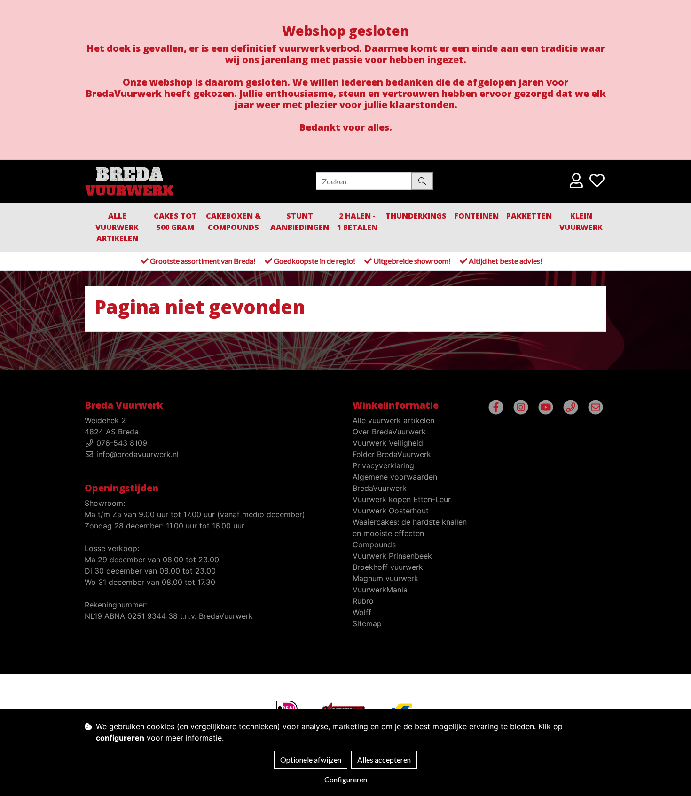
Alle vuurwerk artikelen (117, 227)
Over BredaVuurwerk (389, 431)
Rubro (363, 601)
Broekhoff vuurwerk (388, 567)
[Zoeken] (422, 181)
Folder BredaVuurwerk (392, 454)
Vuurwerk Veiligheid (388, 443)
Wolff (362, 612)
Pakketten (529, 216)
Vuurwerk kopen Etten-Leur (402, 499)
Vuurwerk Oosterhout (391, 510)
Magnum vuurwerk (385, 578)
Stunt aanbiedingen (299, 221)
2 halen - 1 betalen (357, 221)
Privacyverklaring (383, 465)
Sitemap (367, 623)
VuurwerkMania (380, 589)
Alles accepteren (384, 759)
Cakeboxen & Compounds (233, 221)
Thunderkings (416, 216)
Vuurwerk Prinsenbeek (392, 555)
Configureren (345, 779)
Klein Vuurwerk (581, 221)
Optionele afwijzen (310, 759)
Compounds (374, 544)
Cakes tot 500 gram (175, 221)
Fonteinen (476, 216)
